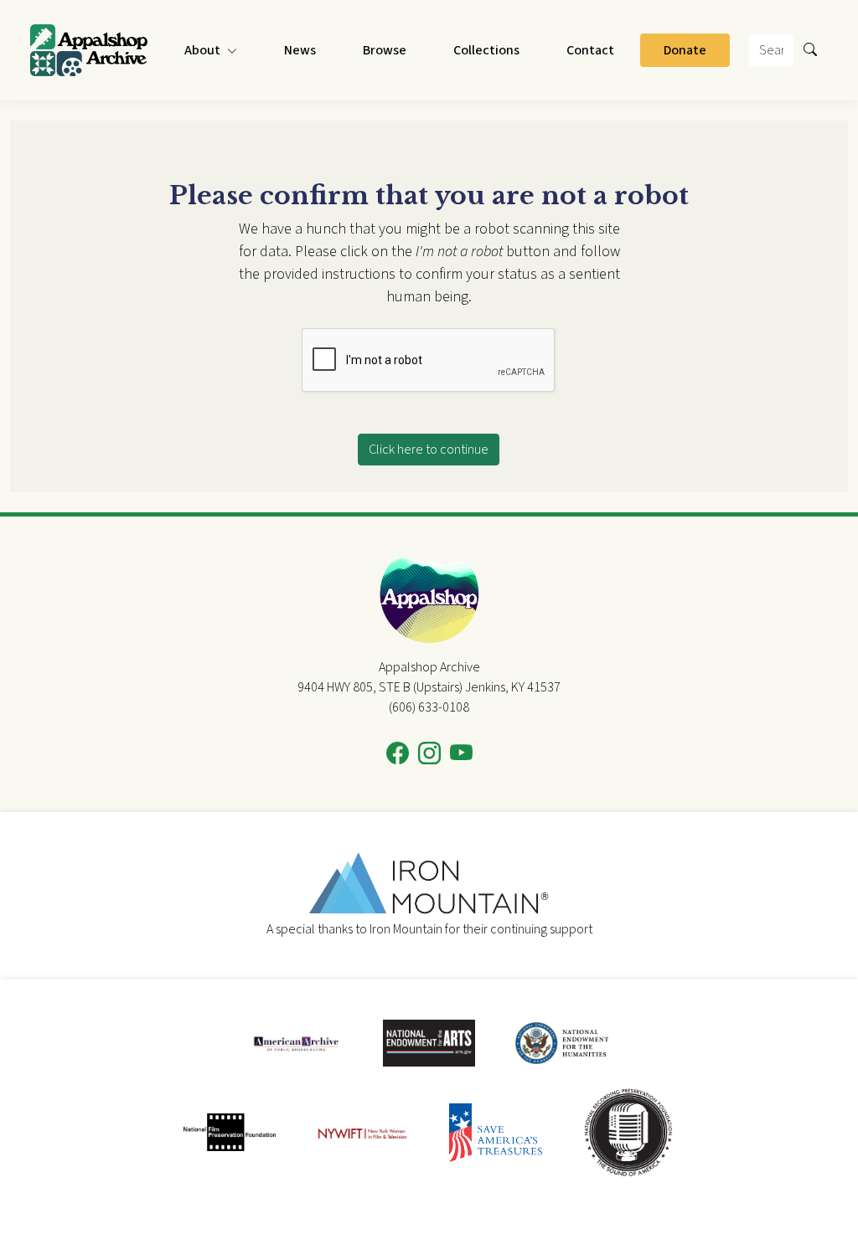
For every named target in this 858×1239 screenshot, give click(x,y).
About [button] (202, 50)
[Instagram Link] (429, 754)
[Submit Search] (810, 50)
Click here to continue (428, 449)
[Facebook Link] (397, 754)
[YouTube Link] (461, 754)
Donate (685, 50)
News (300, 50)
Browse (384, 50)
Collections (486, 50)
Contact (590, 50)
